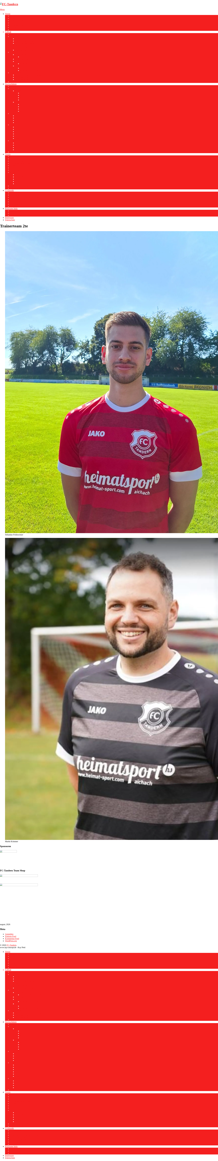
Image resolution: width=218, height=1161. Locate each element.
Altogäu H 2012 (21, 102)
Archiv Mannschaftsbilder (25, 43)
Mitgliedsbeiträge (17, 25)
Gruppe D (24, 100)
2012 (17, 118)
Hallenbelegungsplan (18, 30)
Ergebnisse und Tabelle (24, 41)
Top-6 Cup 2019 (21, 54)
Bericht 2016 (25, 68)
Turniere (13, 113)
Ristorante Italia (11, 208)
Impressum (9, 218)
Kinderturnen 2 (16, 195)
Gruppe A (24, 93)
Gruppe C (24, 98)
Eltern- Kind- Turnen (18, 199)
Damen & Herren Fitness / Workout (24, 197)
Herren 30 (19, 177)
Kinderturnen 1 (16, 193)
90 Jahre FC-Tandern (18, 16)
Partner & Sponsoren (18, 21)
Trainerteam (20, 39)
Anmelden (9, 934)
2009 (17, 136)
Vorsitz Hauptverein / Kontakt (22, 18)
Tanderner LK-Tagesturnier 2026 (23, 186)
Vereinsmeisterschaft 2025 (20, 159)
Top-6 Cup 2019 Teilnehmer (31, 57)
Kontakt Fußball (16, 82)
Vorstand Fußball (17, 34)
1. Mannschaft (15, 36)
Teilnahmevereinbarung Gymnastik (24, 206)
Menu (2, 9)
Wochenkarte (15, 211)
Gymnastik (9, 190)
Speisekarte (14, 213)
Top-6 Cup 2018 (21, 59)
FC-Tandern (11, 945)
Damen (18, 181)
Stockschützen (11, 84)
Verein (7, 14)
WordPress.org (11, 941)
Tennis (7, 154)
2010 (17, 122)
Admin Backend (16, 188)
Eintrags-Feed (10, 936)
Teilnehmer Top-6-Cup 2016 (31, 70)
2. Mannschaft (15, 45)
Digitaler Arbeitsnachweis (20, 161)
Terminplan (14, 168)
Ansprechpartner (16, 204)
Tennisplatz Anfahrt (18, 165)
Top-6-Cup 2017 (22, 61)
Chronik (13, 23)
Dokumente (14, 27)
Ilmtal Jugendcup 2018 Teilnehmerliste (30, 75)
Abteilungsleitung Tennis (20, 163)
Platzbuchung (15, 156)
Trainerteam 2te (21, 48)
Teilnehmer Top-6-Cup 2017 (31, 64)
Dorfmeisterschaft (17, 125)
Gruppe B (24, 95)
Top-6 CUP (14, 52)
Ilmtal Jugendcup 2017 (24, 79)
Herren (18, 175)
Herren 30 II (20, 179)
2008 (17, 138)
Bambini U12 (20, 184)
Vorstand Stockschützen (19, 86)
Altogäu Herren (16, 88)
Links (12, 152)
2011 (17, 120)
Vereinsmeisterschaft (18, 141)
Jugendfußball (15, 73)
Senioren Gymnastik (18, 202)
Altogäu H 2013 (21, 91)
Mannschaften (15, 172)
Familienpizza (15, 215)
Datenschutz (10, 220)
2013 (17, 116)
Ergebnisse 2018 (21, 77)
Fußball (8, 32)
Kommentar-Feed (12, 939)
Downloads (14, 170)
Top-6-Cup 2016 (22, 66)
